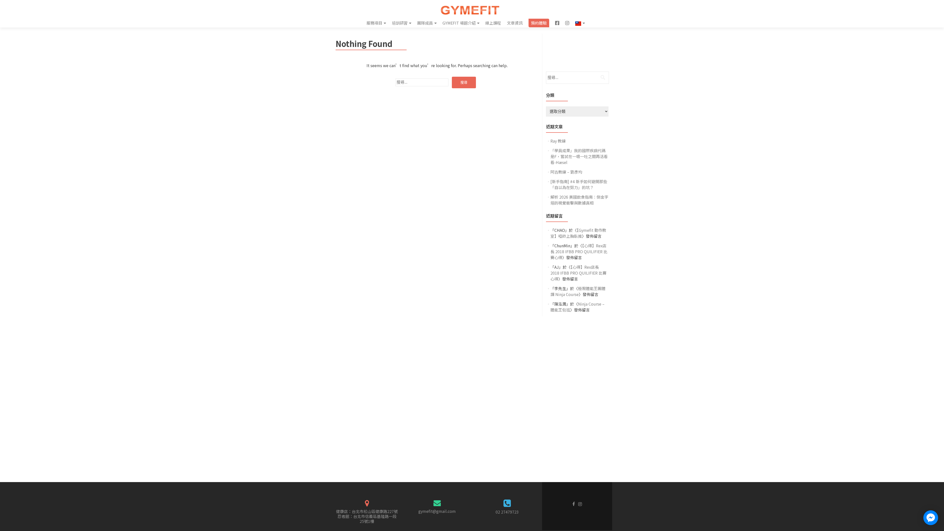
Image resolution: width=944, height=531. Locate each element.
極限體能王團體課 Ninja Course (577, 291)
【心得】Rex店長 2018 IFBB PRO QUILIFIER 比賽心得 (578, 251)
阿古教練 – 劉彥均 (566, 172)
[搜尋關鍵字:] (422, 82)
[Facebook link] (573, 503)
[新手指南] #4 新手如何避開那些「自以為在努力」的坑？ (578, 184)
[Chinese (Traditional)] (580, 23)
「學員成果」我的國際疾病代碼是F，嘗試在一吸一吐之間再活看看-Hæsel (579, 156)
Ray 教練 (558, 141)
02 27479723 (507, 512)
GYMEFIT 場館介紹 (459, 23)
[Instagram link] (580, 503)
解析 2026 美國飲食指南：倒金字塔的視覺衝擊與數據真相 (579, 200)
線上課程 (493, 23)
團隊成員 (425, 23)
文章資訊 (515, 23)
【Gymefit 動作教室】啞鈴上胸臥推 (578, 233)
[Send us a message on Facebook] (930, 517)
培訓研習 (400, 23)
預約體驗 (539, 23)
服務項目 (374, 23)
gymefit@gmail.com (437, 511)
